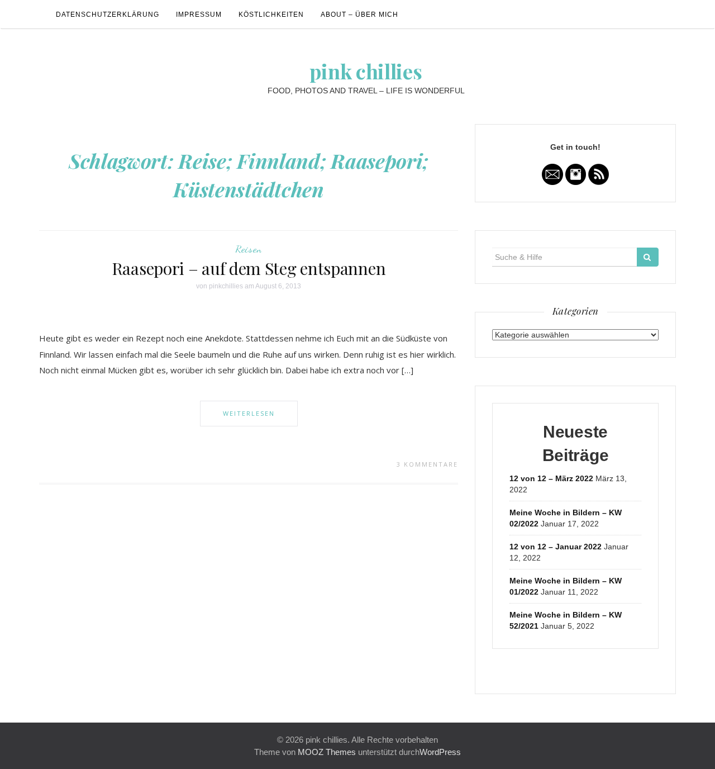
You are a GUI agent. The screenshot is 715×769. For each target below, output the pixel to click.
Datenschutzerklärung (107, 14)
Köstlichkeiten (271, 14)
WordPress (440, 752)
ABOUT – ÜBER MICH (359, 14)
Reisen (248, 249)
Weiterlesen (249, 413)
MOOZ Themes (327, 752)
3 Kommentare (427, 464)
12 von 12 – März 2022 (551, 478)
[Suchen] (648, 257)
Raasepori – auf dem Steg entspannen (249, 268)
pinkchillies (226, 286)
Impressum (199, 14)
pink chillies (365, 71)
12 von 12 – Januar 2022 (555, 546)
